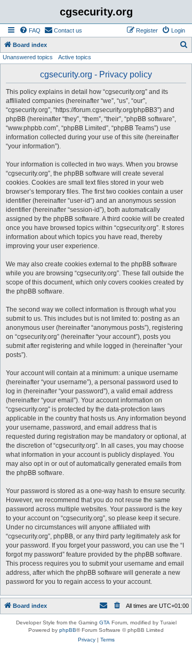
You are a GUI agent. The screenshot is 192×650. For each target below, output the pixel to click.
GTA (104, 622)
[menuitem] (30, 30)
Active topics (74, 57)
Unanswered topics (28, 57)
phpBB (67, 630)
